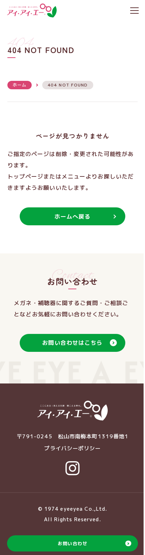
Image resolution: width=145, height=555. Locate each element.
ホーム (19, 85)
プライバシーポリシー (72, 448)
